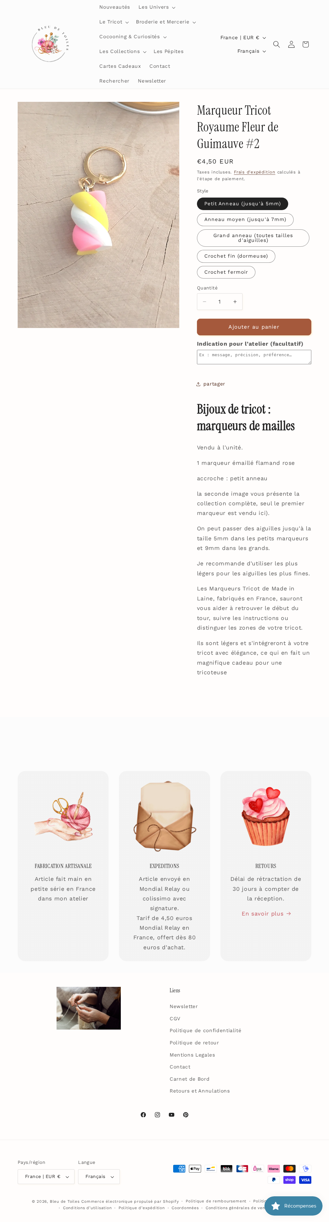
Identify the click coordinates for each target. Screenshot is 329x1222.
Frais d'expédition (254, 172)
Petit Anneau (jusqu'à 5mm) (242, 204)
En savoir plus (262, 913)
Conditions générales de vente (237, 1208)
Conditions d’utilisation (87, 1208)
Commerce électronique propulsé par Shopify (130, 1201)
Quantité (207, 287)
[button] (156, 7)
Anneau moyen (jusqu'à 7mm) (245, 219)
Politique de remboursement (216, 1201)
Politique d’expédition (142, 1208)
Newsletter (184, 1006)
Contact (180, 1067)
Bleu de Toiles (65, 1201)
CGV (175, 1019)
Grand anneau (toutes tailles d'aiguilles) (253, 238)
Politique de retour (194, 1043)
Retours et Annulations (200, 1091)
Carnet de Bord (189, 1079)
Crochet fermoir (226, 272)
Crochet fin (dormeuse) (236, 256)
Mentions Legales (192, 1055)
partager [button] (214, 384)
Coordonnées (185, 1208)
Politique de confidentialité (205, 1030)
